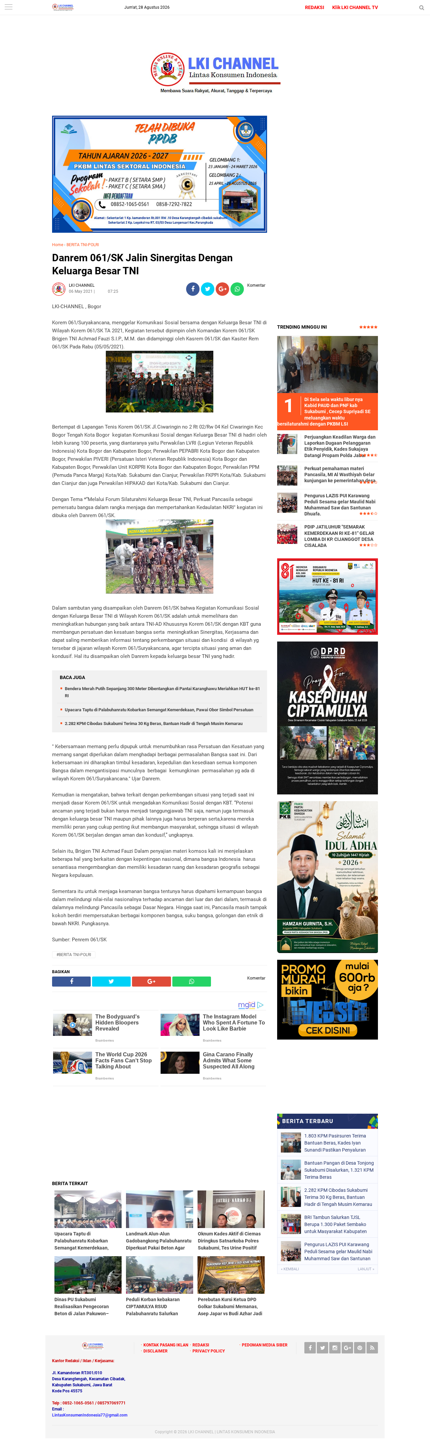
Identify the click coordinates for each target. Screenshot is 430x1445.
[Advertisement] (159, 1133)
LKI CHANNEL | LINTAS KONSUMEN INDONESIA (231, 1432)
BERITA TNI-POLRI (83, 244)
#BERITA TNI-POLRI (73, 954)
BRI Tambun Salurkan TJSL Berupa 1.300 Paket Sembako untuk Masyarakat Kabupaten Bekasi (335, 1224)
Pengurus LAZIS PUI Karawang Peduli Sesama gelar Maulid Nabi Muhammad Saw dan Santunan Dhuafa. (340, 505)
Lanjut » (366, 1269)
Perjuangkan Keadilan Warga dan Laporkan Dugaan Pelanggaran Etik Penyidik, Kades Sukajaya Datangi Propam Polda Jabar (340, 446)
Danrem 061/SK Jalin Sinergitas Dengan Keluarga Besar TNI (142, 264)
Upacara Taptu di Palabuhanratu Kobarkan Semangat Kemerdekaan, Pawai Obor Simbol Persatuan (159, 709)
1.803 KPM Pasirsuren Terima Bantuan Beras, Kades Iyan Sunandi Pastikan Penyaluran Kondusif (335, 1143)
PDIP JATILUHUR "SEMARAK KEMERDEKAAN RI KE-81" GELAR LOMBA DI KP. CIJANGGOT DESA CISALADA (339, 536)
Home (57, 244)
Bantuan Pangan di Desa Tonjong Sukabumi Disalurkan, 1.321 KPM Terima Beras (339, 1170)
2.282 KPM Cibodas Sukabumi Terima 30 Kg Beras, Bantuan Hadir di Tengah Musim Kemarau (154, 723)
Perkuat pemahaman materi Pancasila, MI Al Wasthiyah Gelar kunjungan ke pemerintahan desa (340, 474)
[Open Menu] (8, 7)
